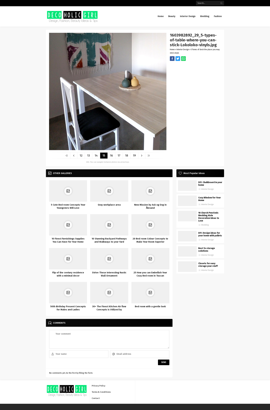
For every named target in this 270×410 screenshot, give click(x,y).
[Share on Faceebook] (177, 58)
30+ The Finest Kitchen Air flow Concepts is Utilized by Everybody (109, 309)
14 (96, 155)
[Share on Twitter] (183, 58)
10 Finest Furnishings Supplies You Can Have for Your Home (68, 240)
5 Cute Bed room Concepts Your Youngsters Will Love (68, 206)
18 (126, 155)
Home (172, 49)
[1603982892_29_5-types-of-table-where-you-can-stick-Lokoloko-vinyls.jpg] (107, 149)
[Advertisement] (195, 82)
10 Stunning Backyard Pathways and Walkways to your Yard (109, 240)
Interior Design (183, 49)
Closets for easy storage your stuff (208, 264)
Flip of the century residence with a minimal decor (68, 274)
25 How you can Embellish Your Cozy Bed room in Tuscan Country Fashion (150, 275)
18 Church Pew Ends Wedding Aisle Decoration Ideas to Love (208, 216)
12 (81, 155)
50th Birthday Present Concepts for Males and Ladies (68, 308)
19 (134, 155)
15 (103, 155)
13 (88, 155)
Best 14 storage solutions (206, 249)
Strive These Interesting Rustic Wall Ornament (109, 274)
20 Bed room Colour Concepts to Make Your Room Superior (150, 240)
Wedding (205, 225)
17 (119, 155)
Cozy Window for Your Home (209, 199)
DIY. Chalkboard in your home (210, 183)
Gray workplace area (109, 204)
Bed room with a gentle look (150, 306)
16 (111, 155)
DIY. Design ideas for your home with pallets (210, 234)
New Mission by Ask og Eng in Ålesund (150, 206)
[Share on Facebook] (172, 58)
